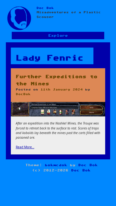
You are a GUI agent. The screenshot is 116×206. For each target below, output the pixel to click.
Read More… (25, 147)
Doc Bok (45, 8)
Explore (58, 35)
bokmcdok (56, 165)
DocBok (23, 94)
